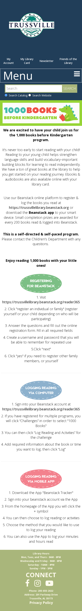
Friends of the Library (68, 61)
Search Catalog (17, 95)
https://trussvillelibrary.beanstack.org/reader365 (41, 302)
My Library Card (26, 61)
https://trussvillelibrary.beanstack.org (39, 207)
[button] (77, 74)
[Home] (32, 26)
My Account (8, 61)
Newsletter (46, 61)
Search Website (41, 95)
